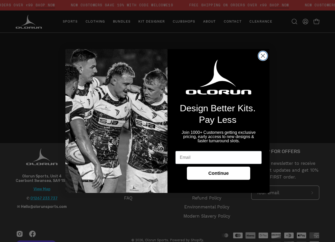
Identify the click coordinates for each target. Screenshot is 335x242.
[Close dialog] (262, 55)
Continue (218, 173)
